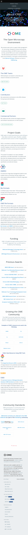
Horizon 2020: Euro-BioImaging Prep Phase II (13, 277)
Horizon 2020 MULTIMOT (11, 274)
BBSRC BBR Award (9, 267)
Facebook (8, 526)
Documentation (8, 509)
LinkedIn (8, 524)
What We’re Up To (9, 491)
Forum (6, 514)
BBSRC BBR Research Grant (9, 296)
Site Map (6, 479)
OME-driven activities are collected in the (12, 416)
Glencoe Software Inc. (14, 469)
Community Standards (14, 8)
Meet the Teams (4, 81)
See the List (3, 103)
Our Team (7, 486)
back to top (14, 445)
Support (6, 507)
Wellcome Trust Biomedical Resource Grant (13, 287)
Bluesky (8, 521)
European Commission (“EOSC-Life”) (11, 302)
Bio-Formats (4, 226)
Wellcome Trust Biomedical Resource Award (13, 270)
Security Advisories (9, 516)
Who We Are (7, 484)
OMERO (11, 226)
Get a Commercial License (6, 124)
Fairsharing (18, 417)
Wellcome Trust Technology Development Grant (14, 292)
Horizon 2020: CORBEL (10, 284)
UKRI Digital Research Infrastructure (10, 254)
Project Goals (14, 3)
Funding (14, 6)
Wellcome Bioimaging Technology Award (13, 249)
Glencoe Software (9, 58)
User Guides (7, 511)
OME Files (9, 501)
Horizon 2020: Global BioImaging (11, 282)
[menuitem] (14, 4)
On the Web (9, 529)
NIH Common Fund (8, 299)
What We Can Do (8, 489)
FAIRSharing (14, 60)
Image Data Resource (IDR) (9, 363)
